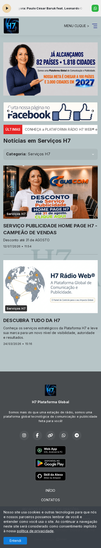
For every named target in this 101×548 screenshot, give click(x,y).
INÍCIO (50, 490)
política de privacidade (35, 531)
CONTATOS (50, 500)
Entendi (15, 541)
